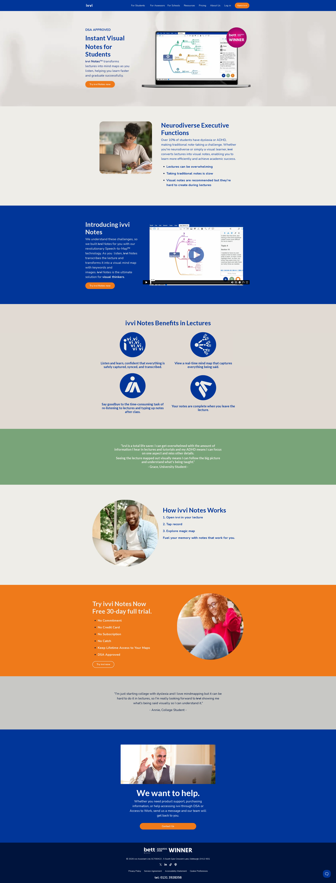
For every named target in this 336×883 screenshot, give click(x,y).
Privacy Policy (134, 871)
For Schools (173, 5)
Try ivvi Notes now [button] (100, 84)
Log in (227, 5)
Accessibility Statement (176, 871)
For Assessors (157, 5)
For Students (138, 5)
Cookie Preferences (199, 871)
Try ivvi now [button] (103, 664)
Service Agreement (153, 871)
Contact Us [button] (168, 826)
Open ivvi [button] (242, 5)
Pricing (202, 5)
